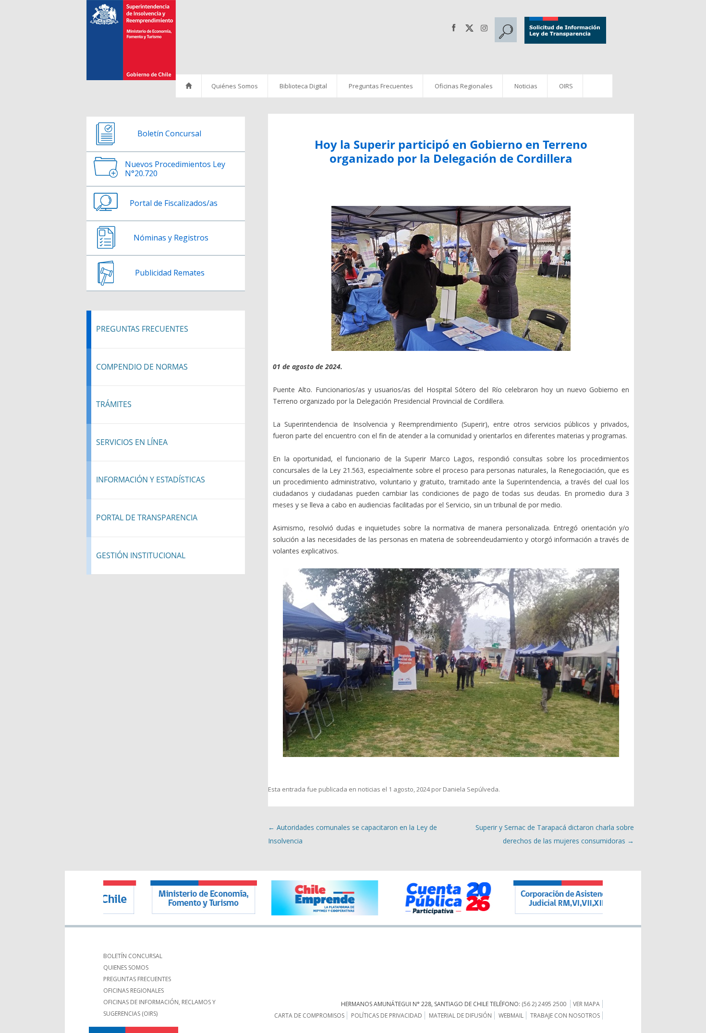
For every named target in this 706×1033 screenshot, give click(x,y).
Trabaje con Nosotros (565, 1015)
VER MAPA (586, 1004)
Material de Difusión (460, 1015)
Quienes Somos (125, 967)
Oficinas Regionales (464, 86)
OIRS (566, 86)
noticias (369, 789)
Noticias (525, 86)
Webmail (511, 1015)
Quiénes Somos (234, 86)
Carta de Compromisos (309, 1015)
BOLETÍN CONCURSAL (132, 956)
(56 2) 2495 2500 (544, 1004)
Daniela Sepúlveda (471, 789)
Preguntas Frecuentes (381, 86)
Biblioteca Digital (303, 86)
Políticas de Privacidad (386, 1015)
